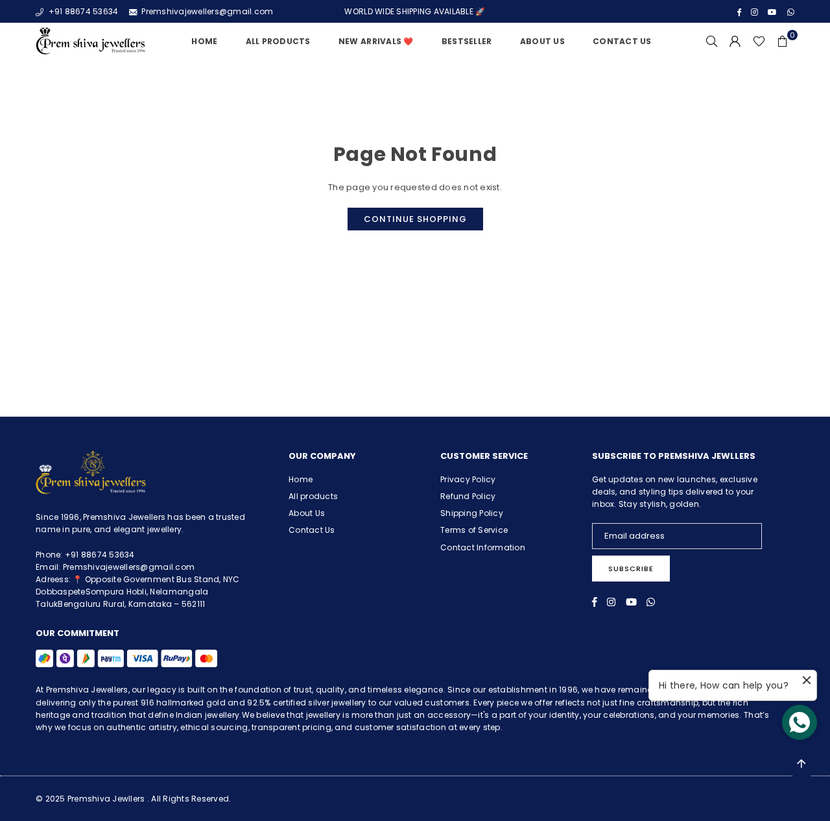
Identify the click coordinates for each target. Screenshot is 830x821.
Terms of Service (474, 529)
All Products (278, 41)
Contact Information (482, 547)
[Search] (712, 41)
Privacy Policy (468, 479)
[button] (782, 41)
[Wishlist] (759, 41)
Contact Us (622, 41)
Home (204, 41)
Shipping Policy (471, 513)
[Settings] (735, 41)
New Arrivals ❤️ (376, 41)
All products (313, 496)
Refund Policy (467, 496)
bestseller (467, 41)
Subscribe (631, 568)
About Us (542, 41)
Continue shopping (415, 219)
